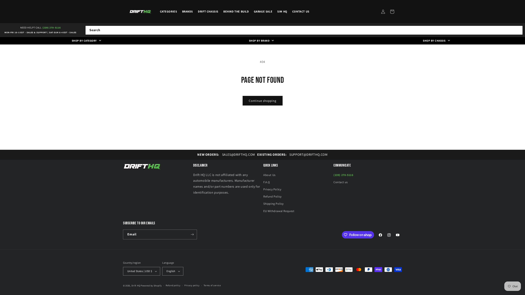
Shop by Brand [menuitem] (259, 40)
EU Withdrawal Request (278, 211)
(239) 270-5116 (51, 27)
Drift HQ (135, 285)
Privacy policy (192, 285)
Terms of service (212, 285)
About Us (269, 175)
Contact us (340, 182)
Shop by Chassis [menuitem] (434, 40)
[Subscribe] (192, 234)
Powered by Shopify (151, 285)
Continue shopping (262, 101)
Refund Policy (272, 196)
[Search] (518, 30)
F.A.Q (266, 182)
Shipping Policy (273, 203)
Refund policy (173, 285)
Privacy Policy (272, 189)
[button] (392, 11)
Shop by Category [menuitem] (84, 40)
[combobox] (304, 30)
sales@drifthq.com (226, 154)
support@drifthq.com (292, 154)
